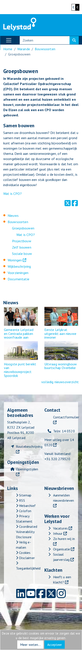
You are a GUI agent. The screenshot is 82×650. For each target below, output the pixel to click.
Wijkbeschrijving (19, 266)
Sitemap (24, 495)
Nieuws (13, 215)
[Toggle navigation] (9, 40)
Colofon (24, 511)
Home (7, 49)
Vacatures (60, 528)
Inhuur (58, 533)
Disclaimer (26, 558)
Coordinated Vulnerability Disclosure (26, 531)
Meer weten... (30, 644)
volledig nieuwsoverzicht (60, 382)
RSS (21, 500)
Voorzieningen (18, 273)
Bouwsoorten (45, 49)
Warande (23, 49)
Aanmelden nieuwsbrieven (63, 498)
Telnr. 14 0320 (64, 431)
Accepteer (54, 644)
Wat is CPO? (12, 193)
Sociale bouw (22, 253)
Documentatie (18, 279)
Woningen (15, 260)
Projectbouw (21, 241)
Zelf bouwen (21, 247)
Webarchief (27, 505)
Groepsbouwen (23, 228)
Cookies (24, 552)
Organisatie (61, 549)
